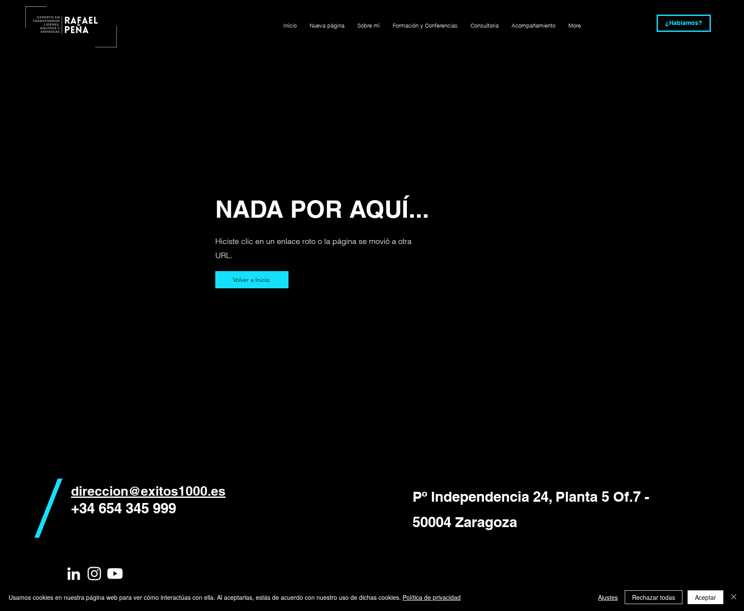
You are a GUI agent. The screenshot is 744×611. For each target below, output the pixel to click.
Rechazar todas (653, 597)
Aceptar (705, 597)
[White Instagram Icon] (94, 574)
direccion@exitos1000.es (148, 491)
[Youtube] (115, 574)
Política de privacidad (432, 597)
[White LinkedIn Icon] (74, 574)
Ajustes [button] (608, 597)
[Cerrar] (733, 597)
